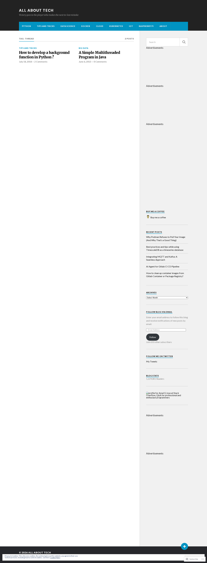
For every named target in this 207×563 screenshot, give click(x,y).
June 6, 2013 (85, 61)
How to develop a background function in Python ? (44, 55)
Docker (85, 26)
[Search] (184, 42)
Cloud (99, 26)
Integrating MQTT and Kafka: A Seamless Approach (161, 258)
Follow (152, 337)
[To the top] (184, 546)
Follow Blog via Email (159, 312)
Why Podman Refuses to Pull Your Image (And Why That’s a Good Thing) (165, 238)
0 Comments (100, 61)
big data (83, 48)
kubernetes (116, 26)
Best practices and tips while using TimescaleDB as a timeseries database (164, 248)
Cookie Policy (55, 558)
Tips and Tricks (46, 26)
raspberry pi (146, 26)
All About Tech (36, 10)
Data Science (68, 26)
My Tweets (151, 361)
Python (26, 26)
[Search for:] (167, 42)
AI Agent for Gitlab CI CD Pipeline (162, 266)
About (163, 26)
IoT (131, 26)
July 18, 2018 (25, 61)
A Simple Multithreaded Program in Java (99, 55)
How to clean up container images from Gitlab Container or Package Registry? (165, 274)
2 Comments (40, 61)
